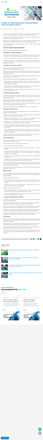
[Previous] (2, 292)
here (37, 231)
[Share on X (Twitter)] (40, 239)
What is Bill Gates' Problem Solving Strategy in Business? (30, 300)
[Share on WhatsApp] (31, 239)
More (4, 309)
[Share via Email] (36, 239)
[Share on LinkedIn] (34, 239)
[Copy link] (29, 239)
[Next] (5, 292)
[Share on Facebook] (38, 239)
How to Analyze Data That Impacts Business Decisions (10, 300)
